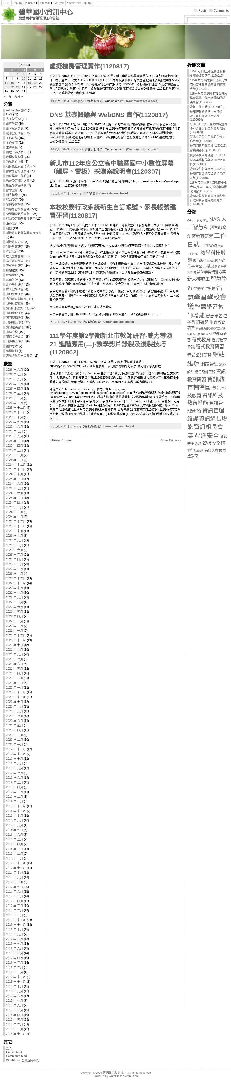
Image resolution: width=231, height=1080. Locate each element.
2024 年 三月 (14, 507)
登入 (9, 1048)
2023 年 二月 (14, 569)
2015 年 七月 (14, 1000)
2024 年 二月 (14, 512)
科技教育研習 (15, 246)
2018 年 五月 (14, 839)
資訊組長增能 (15, 322)
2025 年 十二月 (16, 407)
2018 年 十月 (14, 815)
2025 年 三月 (14, 450)
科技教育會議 (15, 242)
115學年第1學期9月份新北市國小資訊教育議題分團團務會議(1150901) (208, 85)
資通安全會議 (15, 336)
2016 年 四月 (14, 958)
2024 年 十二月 (16, 464)
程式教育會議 (15, 256)
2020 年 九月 (14, 706)
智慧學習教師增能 (18, 214)
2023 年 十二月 (16, 521)
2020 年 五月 (14, 725)
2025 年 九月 (14, 422)
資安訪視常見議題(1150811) (208, 155)
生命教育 (12, 223)
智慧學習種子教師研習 (20, 218)
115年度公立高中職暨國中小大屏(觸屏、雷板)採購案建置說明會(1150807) (208, 187)
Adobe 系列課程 (16, 110)
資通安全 (12, 332)
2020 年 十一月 (16, 697)
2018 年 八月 (14, 825)
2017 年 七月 (14, 886)
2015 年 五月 (14, 1010)
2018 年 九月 (14, 820)
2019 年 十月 (14, 758)
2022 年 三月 (14, 621)
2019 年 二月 (14, 796)
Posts (202, 10)
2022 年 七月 (14, 602)
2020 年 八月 (14, 711)
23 (17, 87)
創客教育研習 (15, 133)
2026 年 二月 (14, 398)
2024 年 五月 (14, 497)
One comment (114, 101)
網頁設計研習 (15, 284)
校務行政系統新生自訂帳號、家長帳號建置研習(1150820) (206, 115)
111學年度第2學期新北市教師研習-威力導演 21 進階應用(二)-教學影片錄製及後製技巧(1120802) (111, 344)
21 (6, 87)
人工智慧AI (13, 119)
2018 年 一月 (14, 858)
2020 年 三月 (14, 735)
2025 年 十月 (14, 417)
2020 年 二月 (14, 739)
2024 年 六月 (14, 493)
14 (6, 83)
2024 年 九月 (14, 478)
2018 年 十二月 (16, 806)
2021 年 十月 (14, 645)
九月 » (18, 96)
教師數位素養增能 (18, 166)
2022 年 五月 (14, 611)
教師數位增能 (15, 161)
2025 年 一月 (14, 460)
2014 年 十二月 (16, 1033)
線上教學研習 (15, 289)
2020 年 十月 (14, 701)
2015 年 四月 (14, 1015)
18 (29, 83)
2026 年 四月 (14, 388)
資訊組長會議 (15, 327)
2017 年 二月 (14, 910)
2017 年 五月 (14, 896)
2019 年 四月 (14, 787)
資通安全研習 (15, 341)
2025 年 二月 (14, 455)
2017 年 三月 (14, 905)
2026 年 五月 (14, 384)
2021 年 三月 (14, 678)
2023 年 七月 (14, 545)
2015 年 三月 (14, 1019)
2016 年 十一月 (16, 924)
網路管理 (12, 275)
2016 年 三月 (14, 962)
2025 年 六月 (14, 436)
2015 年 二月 (14, 1024)
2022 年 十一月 (16, 583)
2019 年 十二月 (16, 749)
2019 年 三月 (14, 792)
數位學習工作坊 (16, 176)
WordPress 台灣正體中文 (22, 1060)
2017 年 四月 (14, 901)
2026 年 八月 (14, 369)
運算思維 (12, 346)
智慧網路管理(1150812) (205, 150)
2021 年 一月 (14, 687)
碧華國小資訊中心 (46, 12)
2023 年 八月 (14, 540)
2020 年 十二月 (16, 692)
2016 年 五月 (14, 953)
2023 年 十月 (14, 531)
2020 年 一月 (14, 744)
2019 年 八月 (14, 768)
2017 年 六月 (14, 891)
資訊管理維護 (15, 317)
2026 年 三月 (14, 393)
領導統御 (12, 351)
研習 (9, 228)
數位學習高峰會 (16, 185)
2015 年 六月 (14, 1005)
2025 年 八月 (14, 426)
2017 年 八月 (14, 882)
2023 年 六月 (14, 550)
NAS (9, 114)
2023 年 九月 (14, 535)
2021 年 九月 (14, 649)
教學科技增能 (15, 157)
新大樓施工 (13, 195)
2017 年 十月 (14, 872)
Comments (221, 10)
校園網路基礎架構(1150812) (208, 145)
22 (12, 87)
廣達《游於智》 (16, 152)
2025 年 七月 (14, 431)
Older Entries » (170, 440)
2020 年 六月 (14, 720)
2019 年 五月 (14, 782)
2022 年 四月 (14, 616)
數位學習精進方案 (18, 180)
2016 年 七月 (14, 943)
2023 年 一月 (14, 573)
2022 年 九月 (14, 592)
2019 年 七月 (14, 773)
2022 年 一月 (14, 630)
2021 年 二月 (14, 682)
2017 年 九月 (14, 877)
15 (12, 83)
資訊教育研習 (15, 294)
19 (35, 83)
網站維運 (12, 270)
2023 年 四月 (14, 559)
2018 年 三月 (14, 848)
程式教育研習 (15, 260)
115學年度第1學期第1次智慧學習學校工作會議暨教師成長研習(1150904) (208, 98)
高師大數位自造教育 (19, 355)
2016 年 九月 (14, 934)
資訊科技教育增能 (18, 308)
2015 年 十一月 (16, 981)
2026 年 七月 (14, 374)
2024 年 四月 (14, 502)
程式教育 (12, 251)
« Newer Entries (61, 440)
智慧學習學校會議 (18, 209)
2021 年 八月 (14, 654)
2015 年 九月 (14, 991)
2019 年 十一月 (16, 754)
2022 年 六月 (14, 607)
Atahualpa (131, 1076)
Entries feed (14, 1052)
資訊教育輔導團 (16, 298)
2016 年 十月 (14, 929)
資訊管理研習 (15, 313)
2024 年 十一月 (16, 469)
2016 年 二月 (14, 967)
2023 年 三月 (14, 564)
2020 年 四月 (14, 730)
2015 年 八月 (14, 996)
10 (23, 78)
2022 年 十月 (14, 588)
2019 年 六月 (14, 777)
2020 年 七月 (14, 716)
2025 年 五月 (14, 441)
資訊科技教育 (15, 303)
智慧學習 (12, 199)
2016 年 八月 (14, 939)
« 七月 (7, 96)
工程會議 (12, 147)
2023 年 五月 (14, 554)
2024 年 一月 (14, 516)
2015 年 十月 (14, 986)
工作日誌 (12, 138)
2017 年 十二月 (16, 863)
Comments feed (16, 1056)
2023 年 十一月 (16, 526)
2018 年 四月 (14, 844)
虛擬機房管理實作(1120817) (89, 66)
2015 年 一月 (14, 1029)
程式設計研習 (15, 265)
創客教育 (12, 123)
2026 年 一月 (14, 403)
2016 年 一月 (14, 972)
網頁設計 (12, 279)
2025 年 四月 (14, 445)
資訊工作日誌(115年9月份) (207, 107)
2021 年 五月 (14, 668)
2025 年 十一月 (16, 412)
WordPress (115, 1076)
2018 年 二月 (14, 853)
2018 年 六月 (14, 834)
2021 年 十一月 (16, 640)
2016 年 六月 (14, 948)
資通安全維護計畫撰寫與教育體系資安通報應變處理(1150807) (207, 200)
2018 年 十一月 (16, 811)
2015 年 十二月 (16, 977)
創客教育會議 (15, 128)
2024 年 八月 (14, 483)
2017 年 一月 (14, 915)
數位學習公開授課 (18, 171)
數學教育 (12, 190)
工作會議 (12, 142)
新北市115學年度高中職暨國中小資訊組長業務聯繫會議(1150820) (208, 128)
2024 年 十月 (14, 474)
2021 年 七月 (14, 659)
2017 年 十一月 (16, 867)
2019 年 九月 (14, 763)
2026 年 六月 (14, 379)
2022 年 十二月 (16, 578)
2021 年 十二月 (16, 635)
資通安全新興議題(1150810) (208, 169)
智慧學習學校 (15, 204)
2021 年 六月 (14, 663)
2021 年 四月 (14, 673)
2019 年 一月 (14, 801)
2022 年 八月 (14, 597)
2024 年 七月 (14, 488)
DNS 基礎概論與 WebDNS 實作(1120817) (109, 114)
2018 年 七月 (14, 830)
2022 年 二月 (14, 626)
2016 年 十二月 (16, 920)
